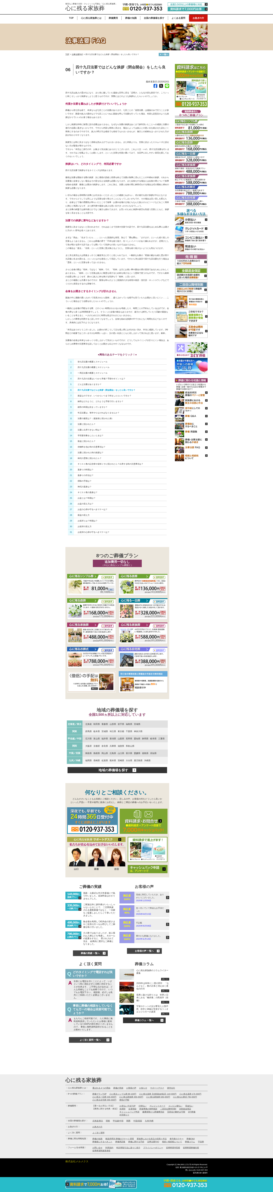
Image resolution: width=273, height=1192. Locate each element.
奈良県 (105, 746)
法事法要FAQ (77, 54)
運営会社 (171, 1088)
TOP (71, 18)
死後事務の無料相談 (148, 1109)
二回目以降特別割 (168, 1109)
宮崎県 (121, 760)
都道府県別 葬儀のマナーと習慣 (119, 1139)
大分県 (129, 760)
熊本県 (113, 760)
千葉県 (129, 731)
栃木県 (96, 731)
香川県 (129, 753)
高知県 (153, 753)
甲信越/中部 (118, 1121)
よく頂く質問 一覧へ (90, 1040)
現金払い (189, 1106)
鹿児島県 (138, 760)
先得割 (122, 1109)
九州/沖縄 (149, 1121)
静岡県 (145, 738)
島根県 (96, 753)
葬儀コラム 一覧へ (144, 1020)
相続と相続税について (172, 1142)
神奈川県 (138, 731)
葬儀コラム (190, 1142)
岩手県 (121, 724)
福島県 (129, 724)
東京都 (121, 731)
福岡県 (88, 760)
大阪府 (88, 746)
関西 (74, 746)
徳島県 (145, 753)
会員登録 (132, 1109)
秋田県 (96, 724)
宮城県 (137, 724)
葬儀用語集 (120, 1142)
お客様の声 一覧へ (144, 951)
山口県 (121, 753)
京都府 (96, 746)
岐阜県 (153, 738)
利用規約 (109, 1148)
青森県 (105, 724)
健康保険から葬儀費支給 (153, 1112)
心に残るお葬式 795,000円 (185, 1097)
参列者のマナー (177, 1139)
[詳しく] (91, 682)
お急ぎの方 (198, 18)
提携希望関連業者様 (101, 1151)
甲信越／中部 (74, 738)
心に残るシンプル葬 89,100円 (122, 1094)
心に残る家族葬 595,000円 (158, 1097)
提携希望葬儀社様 (191, 1148)
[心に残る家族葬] (91, 633)
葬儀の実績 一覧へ (90, 953)
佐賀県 (105, 760)
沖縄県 (147, 760)
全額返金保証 (185, 1109)
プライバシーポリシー (153, 1148)
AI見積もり (124, 1115)
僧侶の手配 (124, 1100)
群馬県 (88, 731)
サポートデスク (157, 1088)
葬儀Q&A (191, 1139)
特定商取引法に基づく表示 (128, 1148)
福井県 (105, 738)
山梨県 (121, 738)
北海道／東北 (74, 724)
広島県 (113, 753)
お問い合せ (97, 1148)
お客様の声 (131, 1088)
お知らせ (143, 1088)
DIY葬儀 (191, 1112)
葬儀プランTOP (99, 1094)
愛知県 (137, 738)
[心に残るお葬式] (91, 658)
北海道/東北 (97, 1121)
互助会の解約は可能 (176, 1112)
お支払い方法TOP (127, 1106)
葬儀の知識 (131, 18)
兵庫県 (113, 746)
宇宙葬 (201, 1142)
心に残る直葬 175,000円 (190, 1094)
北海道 (88, 724)
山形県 (113, 724)
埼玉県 (113, 731)
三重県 (161, 738)
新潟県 (113, 738)
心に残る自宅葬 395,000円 (104, 1100)
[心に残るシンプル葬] (91, 585)
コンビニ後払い (175, 1106)
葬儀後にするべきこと (102, 1142)
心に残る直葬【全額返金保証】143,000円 (157, 1094)
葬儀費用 (113, 18)
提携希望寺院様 (173, 1148)
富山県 (96, 738)
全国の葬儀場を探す (154, 18)
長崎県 (96, 760)
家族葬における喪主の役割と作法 (152, 1139)
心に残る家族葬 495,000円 (131, 1097)
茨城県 (105, 731)
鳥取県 (88, 753)
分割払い (142, 1106)
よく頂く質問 (98, 1133)
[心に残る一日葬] (143, 585)
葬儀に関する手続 (136, 1142)
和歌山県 (130, 746)
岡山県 (105, 753)
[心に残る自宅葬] (143, 658)
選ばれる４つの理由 (101, 1088)
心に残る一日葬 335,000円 (104, 1097)
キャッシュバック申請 (129, 1112)
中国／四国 (74, 753)
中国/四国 (137, 1121)
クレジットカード (157, 1106)
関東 (74, 731)
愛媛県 (137, 753)
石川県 (88, 738)
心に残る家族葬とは (91, 18)
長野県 (129, 738)
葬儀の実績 (118, 1088)
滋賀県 (121, 746)
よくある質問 (178, 18)
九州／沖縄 (74, 760)
